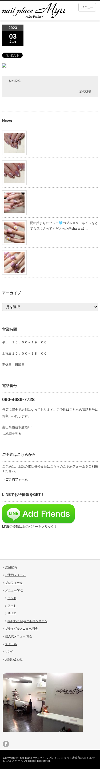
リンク (9, 651)
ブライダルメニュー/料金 (21, 628)
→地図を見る (11, 433)
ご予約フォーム (15, 574)
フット (11, 605)
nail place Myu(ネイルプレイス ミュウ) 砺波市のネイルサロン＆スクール (49, 759)
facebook (6, 744)
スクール (11, 644)
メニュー (87, 7)
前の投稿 (15, 81)
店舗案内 (11, 567)
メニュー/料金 (14, 590)
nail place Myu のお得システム (27, 621)
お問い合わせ (14, 659)
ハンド (11, 598)
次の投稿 (85, 91)
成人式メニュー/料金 (18, 636)
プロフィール (14, 582)
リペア (11, 613)
